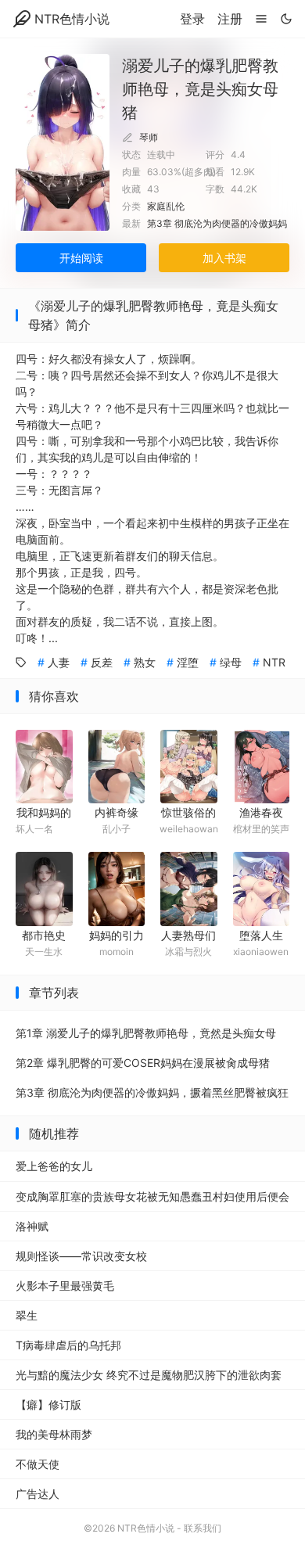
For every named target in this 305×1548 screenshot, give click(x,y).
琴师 (148, 137)
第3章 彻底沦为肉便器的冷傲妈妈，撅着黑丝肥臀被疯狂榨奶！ (152, 1097)
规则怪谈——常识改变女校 (81, 1255)
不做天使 (37, 1464)
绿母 (231, 662)
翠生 (27, 1315)
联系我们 (202, 1528)
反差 (102, 662)
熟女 (145, 662)
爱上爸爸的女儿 (54, 1166)
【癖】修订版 (48, 1404)
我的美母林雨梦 (54, 1434)
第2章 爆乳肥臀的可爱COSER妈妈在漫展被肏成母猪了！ (143, 1067)
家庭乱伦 (166, 206)
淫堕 (188, 662)
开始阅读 (81, 257)
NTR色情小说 (71, 19)
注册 (229, 19)
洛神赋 (32, 1226)
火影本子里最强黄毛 (65, 1285)
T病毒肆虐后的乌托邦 (68, 1345)
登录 (192, 19)
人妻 (59, 662)
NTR (274, 662)
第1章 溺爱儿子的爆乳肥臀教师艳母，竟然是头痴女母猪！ (146, 1037)
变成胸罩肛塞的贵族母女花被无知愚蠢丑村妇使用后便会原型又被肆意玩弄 (152, 1200)
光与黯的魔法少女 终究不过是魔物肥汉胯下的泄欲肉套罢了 (149, 1378)
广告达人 (37, 1493)
